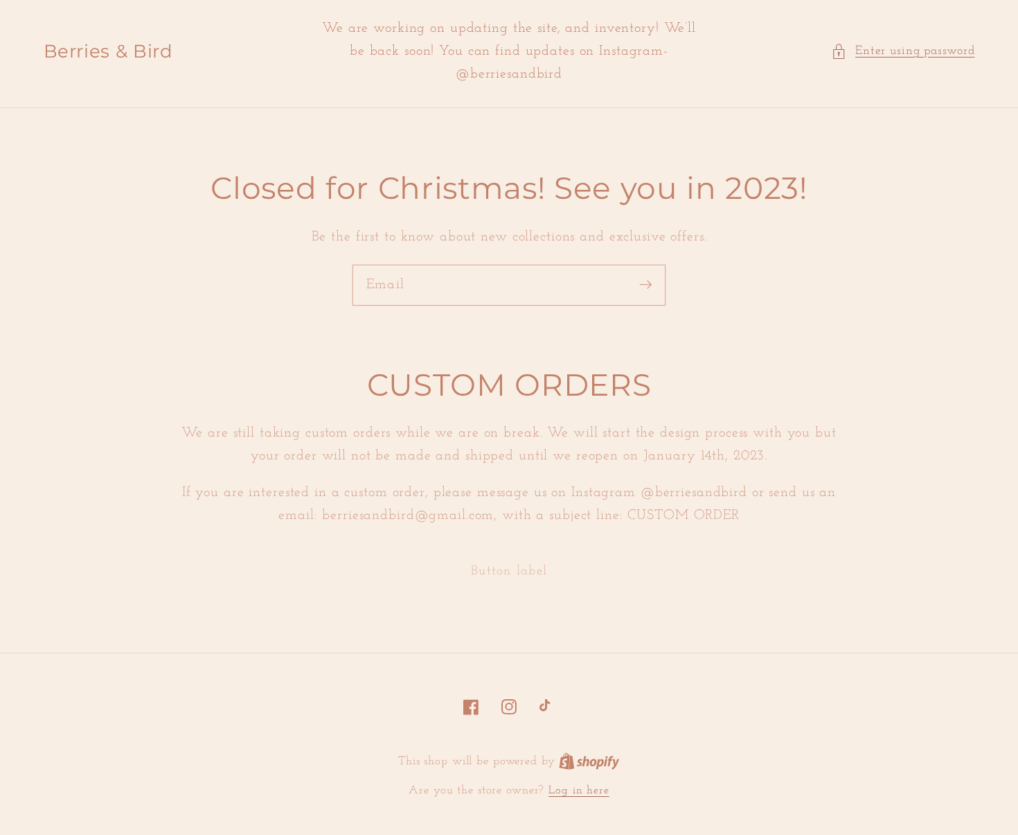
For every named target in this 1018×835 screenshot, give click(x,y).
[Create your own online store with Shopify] (589, 761)
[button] (903, 52)
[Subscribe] (646, 284)
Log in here (578, 790)
